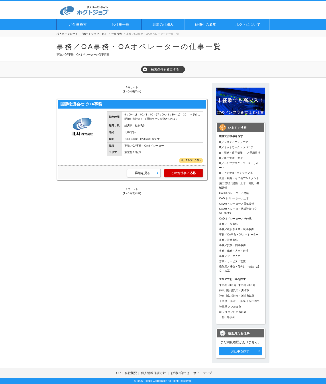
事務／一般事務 (228, 223)
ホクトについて (248, 24)
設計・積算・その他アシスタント (239, 178)
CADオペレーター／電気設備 (236, 203)
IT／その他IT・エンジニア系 (236, 172)
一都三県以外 (227, 317)
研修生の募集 (205, 24)
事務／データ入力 (229, 256)
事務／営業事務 (228, 239)
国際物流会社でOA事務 (81, 104)
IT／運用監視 (252, 152)
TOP (117, 373)
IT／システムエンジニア (233, 142)
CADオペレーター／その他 (235, 218)
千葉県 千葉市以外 (249, 301)
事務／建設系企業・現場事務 (236, 229)
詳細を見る (142, 173)
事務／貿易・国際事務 (232, 245)
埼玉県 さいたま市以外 (232, 311)
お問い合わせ (180, 373)
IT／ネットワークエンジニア (236, 147)
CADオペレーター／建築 (234, 193)
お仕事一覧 (120, 24)
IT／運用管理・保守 (231, 158)
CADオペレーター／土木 (234, 198)
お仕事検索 (78, 24)
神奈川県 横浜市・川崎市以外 (236, 295)
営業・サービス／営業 (232, 261)
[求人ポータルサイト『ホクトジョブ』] (84, 10)
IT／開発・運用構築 (231, 152)
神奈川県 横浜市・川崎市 (234, 290)
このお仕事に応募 (183, 173)
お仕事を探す (240, 351)
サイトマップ (202, 373)
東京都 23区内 (227, 285)
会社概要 (131, 373)
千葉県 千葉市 (227, 301)
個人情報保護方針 (154, 373)
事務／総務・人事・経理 (233, 250)
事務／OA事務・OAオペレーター (239, 234)
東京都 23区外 (246, 285)
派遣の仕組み (163, 24)
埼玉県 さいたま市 (230, 306)
